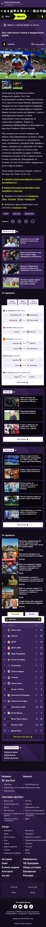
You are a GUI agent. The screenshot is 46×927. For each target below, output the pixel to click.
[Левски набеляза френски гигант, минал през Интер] (22, 500)
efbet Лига (15, 311)
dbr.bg (21, 550)
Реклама (28, 875)
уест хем (16, 214)
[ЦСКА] (5, 11)
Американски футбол (12, 853)
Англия (36, 25)
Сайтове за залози (11, 752)
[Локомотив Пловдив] (34, 11)
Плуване (28, 847)
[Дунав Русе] (31, 11)
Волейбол (8, 831)
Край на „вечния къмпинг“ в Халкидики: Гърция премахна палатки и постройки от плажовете (30, 591)
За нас (6, 875)
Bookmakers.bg (9, 755)
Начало (10, 25)
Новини (6, 776)
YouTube (12, 199)
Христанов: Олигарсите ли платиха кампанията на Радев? (31, 555)
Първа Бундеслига (11, 804)
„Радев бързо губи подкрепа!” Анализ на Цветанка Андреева (31, 602)
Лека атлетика (9, 837)
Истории (7, 859)
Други (27, 819)
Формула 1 (29, 834)
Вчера (12, 302)
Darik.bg (14, 887)
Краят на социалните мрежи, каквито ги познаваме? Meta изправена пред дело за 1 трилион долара (30, 567)
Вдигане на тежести (33, 837)
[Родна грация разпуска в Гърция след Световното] (22, 473)
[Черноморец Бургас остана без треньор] (22, 415)
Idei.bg (14, 892)
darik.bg (22, 559)
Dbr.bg (32, 892)
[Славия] (24, 11)
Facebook (33, 196)
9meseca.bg (32, 887)
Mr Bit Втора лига (18, 373)
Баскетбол (29, 831)
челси (6, 214)
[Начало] (5, 25)
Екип (5, 863)
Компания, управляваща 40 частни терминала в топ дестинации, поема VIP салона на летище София (31, 544)
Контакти (7, 871)
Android (17, 208)
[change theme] (42, 17)
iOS (24, 208)
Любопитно (30, 859)
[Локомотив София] (37, 11)
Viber (4, 199)
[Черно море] (41, 11)
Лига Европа (9, 810)
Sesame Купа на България (14, 788)
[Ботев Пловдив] (18, 11)
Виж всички (21, 382)
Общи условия (32, 867)
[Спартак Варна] (21, 11)
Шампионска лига (32, 807)
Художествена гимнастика (35, 840)
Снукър (7, 850)
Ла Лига (14, 339)
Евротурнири (9, 791)
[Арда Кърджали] (14, 11)
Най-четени (8, 450)
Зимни (6, 843)
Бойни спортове (10, 847)
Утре (33, 302)
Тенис (6, 834)
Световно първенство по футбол (14, 814)
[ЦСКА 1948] (8, 11)
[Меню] (3, 16)
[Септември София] (28, 11)
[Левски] (11, 11)
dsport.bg (11, 44)
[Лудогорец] (1, 11)
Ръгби (27, 853)
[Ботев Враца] (44, 11)
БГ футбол (8, 780)
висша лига (29, 214)
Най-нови (7, 392)
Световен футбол (23, 25)
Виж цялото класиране (21, 737)
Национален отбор (32, 788)
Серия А (13, 356)
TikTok (20, 199)
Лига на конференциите (34, 810)
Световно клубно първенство (11, 820)
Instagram (30, 199)
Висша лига (15, 328)
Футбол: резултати (11, 758)
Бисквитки (29, 871)
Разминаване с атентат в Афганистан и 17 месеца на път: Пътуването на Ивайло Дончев (31, 579)
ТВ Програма (31, 863)
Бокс (6, 840)
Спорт (5, 826)
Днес (23, 302)
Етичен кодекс (10, 867)
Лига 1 (6, 807)
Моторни (28, 843)
